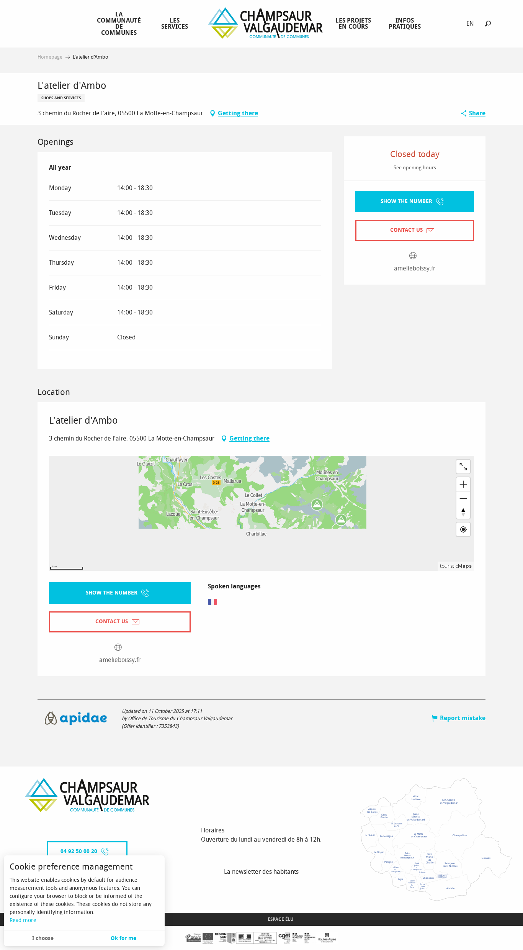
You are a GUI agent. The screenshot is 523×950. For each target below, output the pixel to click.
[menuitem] (120, 23)
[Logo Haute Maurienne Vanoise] (87, 795)
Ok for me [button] (123, 938)
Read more (23, 920)
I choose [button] (43, 938)
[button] (488, 23)
